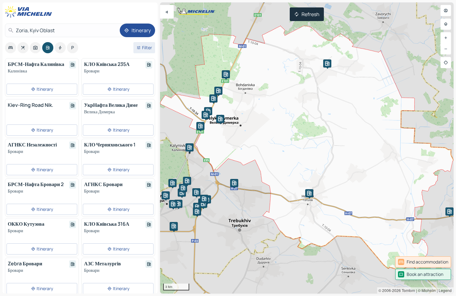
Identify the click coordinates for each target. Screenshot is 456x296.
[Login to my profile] (445, 10)
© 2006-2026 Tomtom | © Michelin (407, 290)
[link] (423, 262)
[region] (307, 148)
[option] (10, 47)
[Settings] (445, 24)
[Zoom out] (445, 48)
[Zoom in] (445, 37)
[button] (190, 147)
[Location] (445, 62)
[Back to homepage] (30, 12)
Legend (445, 290)
